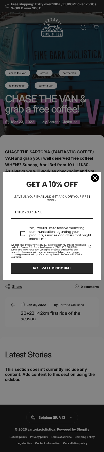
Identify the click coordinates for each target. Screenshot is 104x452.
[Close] (95, 178)
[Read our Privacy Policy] (90, 246)
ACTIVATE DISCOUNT (52, 268)
